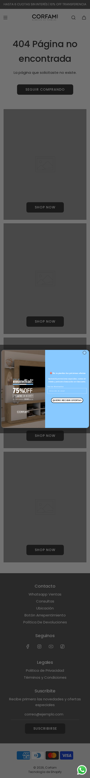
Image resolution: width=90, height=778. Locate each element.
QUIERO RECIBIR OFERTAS (66, 400)
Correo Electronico (55, 387)
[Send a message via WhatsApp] (82, 770)
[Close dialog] (84, 352)
